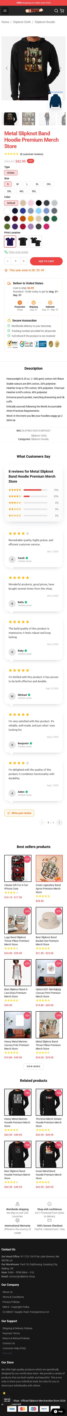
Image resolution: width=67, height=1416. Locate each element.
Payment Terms (11, 1333)
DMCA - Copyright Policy (16, 1307)
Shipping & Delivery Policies (17, 1328)
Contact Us (9, 1343)
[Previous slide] (7, 68)
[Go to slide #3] (47, 118)
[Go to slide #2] (28, 118)
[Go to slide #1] (10, 118)
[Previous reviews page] (42, 822)
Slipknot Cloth (22, 22)
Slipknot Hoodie (45, 22)
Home (5, 22)
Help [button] (60, 1411)
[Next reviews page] (59, 822)
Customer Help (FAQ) (14, 1348)
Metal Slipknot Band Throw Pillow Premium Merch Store (48, 1045)
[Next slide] (60, 68)
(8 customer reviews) (31, 154)
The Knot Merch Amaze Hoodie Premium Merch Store (49, 1122)
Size (6, 178)
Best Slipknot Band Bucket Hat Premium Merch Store (47, 941)
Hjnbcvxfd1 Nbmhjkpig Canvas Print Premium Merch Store (48, 993)
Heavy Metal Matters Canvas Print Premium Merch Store (16, 1045)
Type (7, 167)
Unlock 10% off (7, 1400)
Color (7, 197)
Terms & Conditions (13, 1297)
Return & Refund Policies (16, 1338)
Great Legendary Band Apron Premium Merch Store (48, 889)
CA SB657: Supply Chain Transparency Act (26, 1311)
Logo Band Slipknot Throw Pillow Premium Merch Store (16, 941)
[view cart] (62, 11)
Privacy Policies (11, 1302)
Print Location (12, 232)
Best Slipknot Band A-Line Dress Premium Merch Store (16, 993)
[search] (56, 11)
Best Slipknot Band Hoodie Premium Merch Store (17, 1175)
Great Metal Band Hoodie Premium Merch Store (49, 1175)
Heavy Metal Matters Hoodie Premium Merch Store (17, 1122)
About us (8, 1292)
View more (33, 1066)
